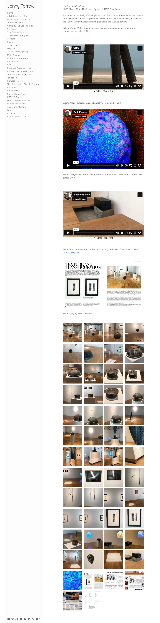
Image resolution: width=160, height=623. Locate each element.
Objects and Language (18, 19)
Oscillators (12, 87)
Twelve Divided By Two (18, 35)
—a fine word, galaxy (17, 51)
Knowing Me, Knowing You (20, 71)
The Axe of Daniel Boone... (20, 74)
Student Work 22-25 (16, 116)
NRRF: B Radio (14, 97)
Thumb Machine (15, 22)
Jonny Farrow (20, 6)
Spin (9, 64)
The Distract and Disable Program (23, 84)
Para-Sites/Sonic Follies (18, 100)
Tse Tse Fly (12, 77)
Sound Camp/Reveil (17, 94)
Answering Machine (16, 107)
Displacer (11, 48)
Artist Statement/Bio (17, 16)
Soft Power (12, 61)
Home (10, 13)
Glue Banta (12, 90)
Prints (9, 110)
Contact (11, 113)
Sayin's (10, 42)
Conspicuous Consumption (20, 25)
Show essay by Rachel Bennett (77, 313)
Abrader (11, 38)
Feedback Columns (16, 103)
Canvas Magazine (71, 252)
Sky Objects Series (16, 32)
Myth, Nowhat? (14, 55)
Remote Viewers (15, 81)
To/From (11, 29)
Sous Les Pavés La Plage (19, 68)
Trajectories (12, 45)
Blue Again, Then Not (17, 58)
